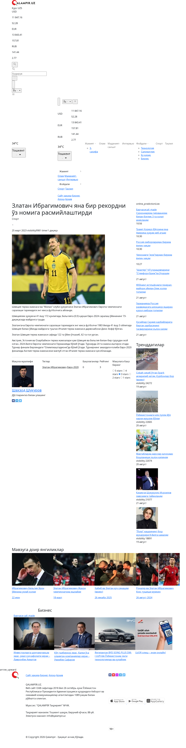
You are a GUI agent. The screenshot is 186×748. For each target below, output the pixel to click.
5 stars (118, 370)
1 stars (126, 377)
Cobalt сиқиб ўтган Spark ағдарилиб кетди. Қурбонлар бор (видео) (155, 376)
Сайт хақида (64, 195)
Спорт (61, 188)
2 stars (116, 377)
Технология (147, 148)
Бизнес (76, 195)
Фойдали (64, 184)
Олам (61, 176)
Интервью (72, 179)
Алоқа (61, 199)
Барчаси (146, 209)
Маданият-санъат (114, 145)
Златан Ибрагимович (54, 367)
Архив (68, 199)
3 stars (124, 374)
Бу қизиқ (146, 155)
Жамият (64, 171)
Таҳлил (69, 188)
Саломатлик (148, 151)
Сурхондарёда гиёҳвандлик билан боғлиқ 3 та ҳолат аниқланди (151, 216)
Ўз (14, 90)
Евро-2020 (73, 367)
